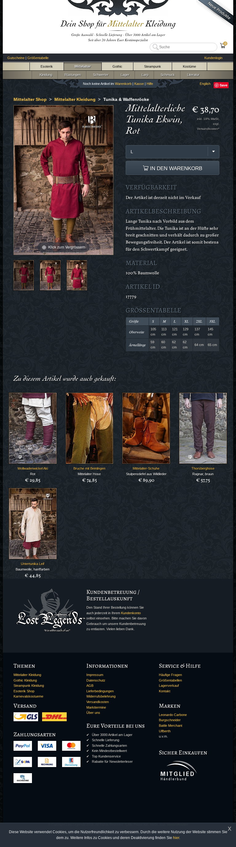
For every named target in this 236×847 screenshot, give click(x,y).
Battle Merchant (170, 725)
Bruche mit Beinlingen (89, 468)
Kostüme (189, 66)
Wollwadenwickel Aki (33, 468)
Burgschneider (170, 720)
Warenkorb (123, 83)
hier (176, 838)
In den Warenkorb (175, 168)
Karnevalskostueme (28, 696)
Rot (32, 474)
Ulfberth (165, 731)
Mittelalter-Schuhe (146, 468)
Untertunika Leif (32, 564)
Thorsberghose (202, 468)
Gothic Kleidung (25, 680)
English (205, 83)
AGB (89, 685)
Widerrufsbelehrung (101, 696)
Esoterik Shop (24, 691)
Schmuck (167, 75)
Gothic (117, 66)
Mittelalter (83, 66)
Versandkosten (97, 702)
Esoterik (47, 66)
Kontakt (164, 691)
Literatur (192, 75)
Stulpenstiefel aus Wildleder (146, 474)
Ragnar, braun (203, 474)
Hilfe (150, 83)
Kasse (139, 83)
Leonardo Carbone (173, 715)
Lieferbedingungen (100, 691)
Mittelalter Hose (89, 474)
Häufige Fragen (170, 675)
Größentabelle (38, 58)
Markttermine (96, 707)
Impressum (94, 675)
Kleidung (44, 75)
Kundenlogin (213, 58)
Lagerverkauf (169, 685)
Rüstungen (72, 75)
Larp (144, 75)
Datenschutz (95, 680)
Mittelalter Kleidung (27, 675)
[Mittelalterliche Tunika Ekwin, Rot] (23, 275)
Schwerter (99, 75)
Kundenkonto (131, 613)
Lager (124, 75)
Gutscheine (16, 58)
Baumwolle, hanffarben (32, 569)
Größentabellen (170, 680)
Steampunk (152, 66)
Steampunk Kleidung (29, 685)
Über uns (93, 712)
